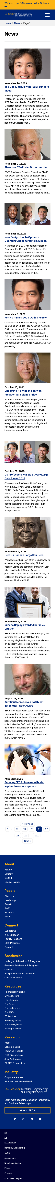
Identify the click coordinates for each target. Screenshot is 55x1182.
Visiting (8, 877)
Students (9, 912)
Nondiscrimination (13, 1163)
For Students (11, 1000)
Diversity (9, 873)
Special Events (12, 882)
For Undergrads (12, 1008)
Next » (28, 840)
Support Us (10, 930)
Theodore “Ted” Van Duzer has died (26, 167)
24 (25, 835)
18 (17, 829)
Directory (9, 896)
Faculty (8, 904)
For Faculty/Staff (13, 1024)
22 (46, 829)
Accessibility (10, 1158)
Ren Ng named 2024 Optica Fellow (26, 317)
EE (6, 1132)
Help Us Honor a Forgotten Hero (24, 555)
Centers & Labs (12, 1046)
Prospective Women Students (20, 973)
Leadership (10, 900)
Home (8, 23)
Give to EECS (27, 1110)
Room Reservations (15, 991)
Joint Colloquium (13, 1059)
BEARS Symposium (15, 1063)
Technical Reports (14, 1051)
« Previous (28, 823)
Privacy (8, 1168)
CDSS (7, 1153)
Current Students (13, 977)
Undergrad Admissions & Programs (22, 961)
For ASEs (9, 1012)
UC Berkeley (10, 1142)
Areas (8, 1042)
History (8, 869)
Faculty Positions (13, 938)
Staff (7, 908)
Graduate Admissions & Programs (22, 965)
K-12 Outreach (12, 934)
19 (24, 829)
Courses (9, 969)
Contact (9, 947)
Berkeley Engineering (15, 1148)
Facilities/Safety (13, 1020)
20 (32, 829)
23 (17, 835)
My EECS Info (12, 995)
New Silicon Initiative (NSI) (18, 1081)
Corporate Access (14, 1077)
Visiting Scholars (13, 1028)
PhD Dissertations (14, 1055)
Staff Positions (12, 943)
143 (37, 835)
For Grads (10, 1004)
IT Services (10, 1016)
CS (6, 1137)
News (17, 23)
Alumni (8, 916)
